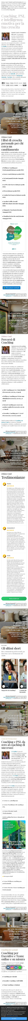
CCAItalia (3, 46)
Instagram (19, 75)
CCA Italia (14, 751)
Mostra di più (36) (14, 598)
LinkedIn (12, 73)
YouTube (9, 77)
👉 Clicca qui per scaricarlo (11, 288)
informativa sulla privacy (12, 1015)
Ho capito (14, 1018)
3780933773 (9, 296)
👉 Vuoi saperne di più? (8, 876)
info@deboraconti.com (9, 295)
